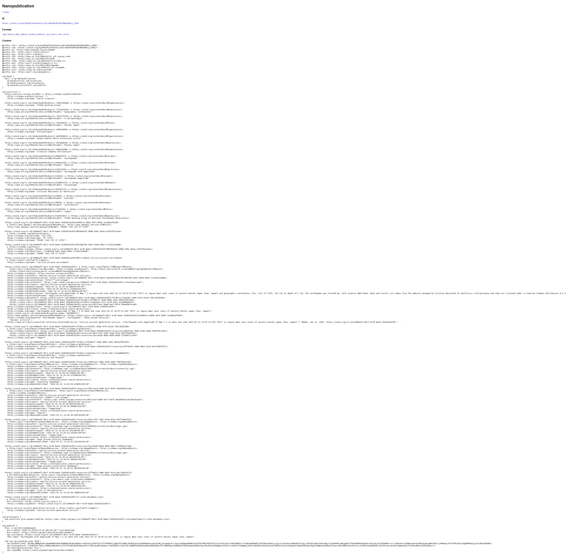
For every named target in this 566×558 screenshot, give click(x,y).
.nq (47, 34)
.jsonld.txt (40, 34)
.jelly (17, 34)
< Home (5, 12)
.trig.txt (10, 34)
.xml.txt (65, 34)
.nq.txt (53, 34)
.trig (3, 34)
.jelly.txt (23, 34)
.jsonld (31, 34)
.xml (59, 34)
